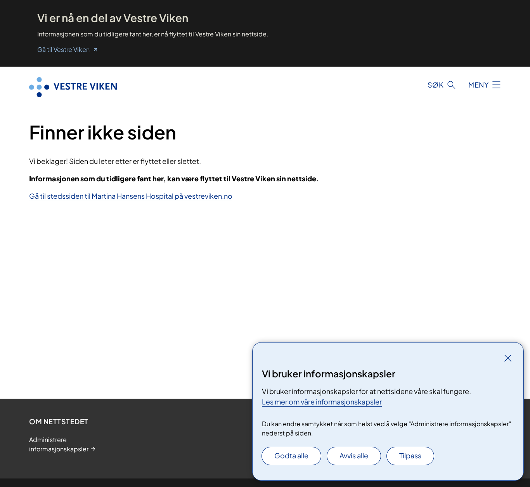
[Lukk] (508, 358)
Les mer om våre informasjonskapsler (322, 401)
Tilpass (410, 455)
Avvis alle (353, 455)
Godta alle (291, 455)
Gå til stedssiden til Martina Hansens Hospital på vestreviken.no (130, 195)
